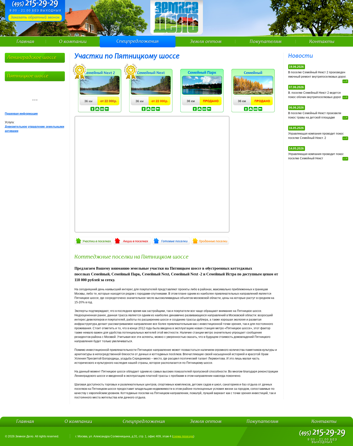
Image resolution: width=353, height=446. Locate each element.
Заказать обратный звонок (35, 18)
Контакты (322, 41)
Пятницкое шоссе (27, 76)
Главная (25, 41)
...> (345, 81)
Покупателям (266, 41)
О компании (73, 41)
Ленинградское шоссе (31, 57)
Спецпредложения (137, 41)
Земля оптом (206, 41)
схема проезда (183, 436)
